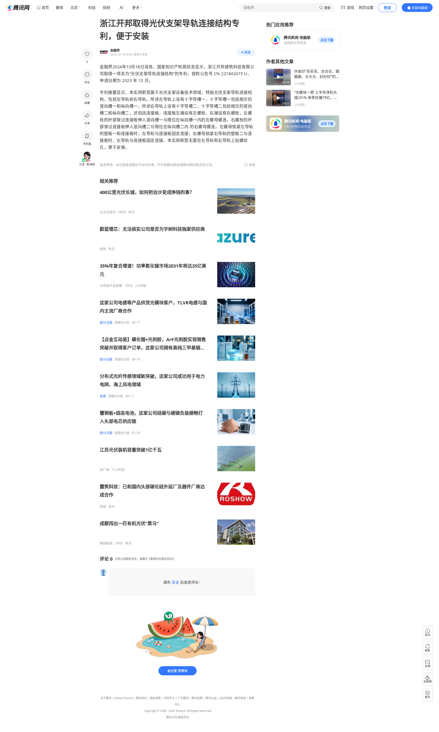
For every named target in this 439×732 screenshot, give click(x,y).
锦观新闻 (106, 543)
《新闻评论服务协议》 (161, 559)
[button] (326, 40)
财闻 (103, 248)
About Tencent (124, 698)
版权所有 (183, 717)
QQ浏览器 (226, 698)
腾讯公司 (171, 717)
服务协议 (141, 698)
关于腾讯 (106, 698)
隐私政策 (155, 698)
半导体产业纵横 (111, 285)
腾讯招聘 (197, 698)
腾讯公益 (211, 698)
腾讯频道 (240, 698)
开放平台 (169, 698)
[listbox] (177, 361)
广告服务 (183, 698)
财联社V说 (122, 322)
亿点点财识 (108, 212)
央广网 (104, 469)
